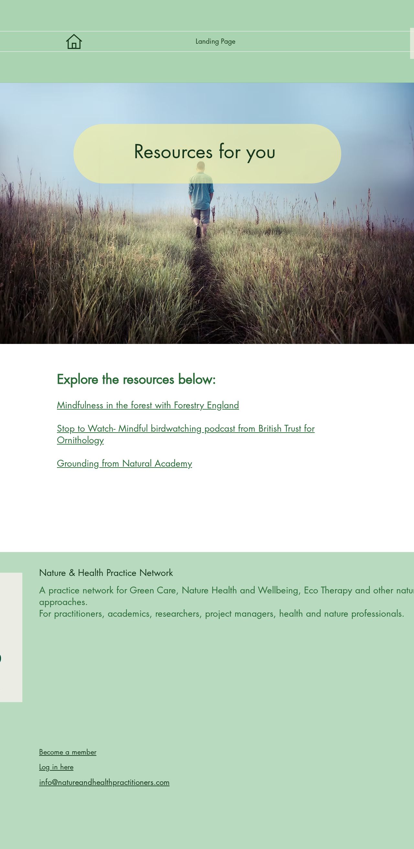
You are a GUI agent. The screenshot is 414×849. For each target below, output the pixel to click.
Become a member (67, 751)
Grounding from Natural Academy (124, 463)
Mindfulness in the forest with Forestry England (148, 405)
